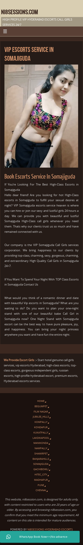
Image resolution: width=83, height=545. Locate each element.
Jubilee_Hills (41, 416)
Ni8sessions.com (19, 12)
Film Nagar (41, 411)
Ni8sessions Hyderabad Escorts (50, 529)
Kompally (41, 422)
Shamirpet (41, 453)
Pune (41, 485)
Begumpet (41, 406)
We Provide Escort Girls (19, 360)
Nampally (41, 448)
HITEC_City (41, 474)
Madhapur (41, 479)
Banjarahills (41, 458)
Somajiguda (40, 464)
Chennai (41, 490)
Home (40, 401)
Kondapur (41, 427)
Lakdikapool (41, 437)
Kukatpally (40, 432)
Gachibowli (40, 469)
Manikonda (40, 443)
